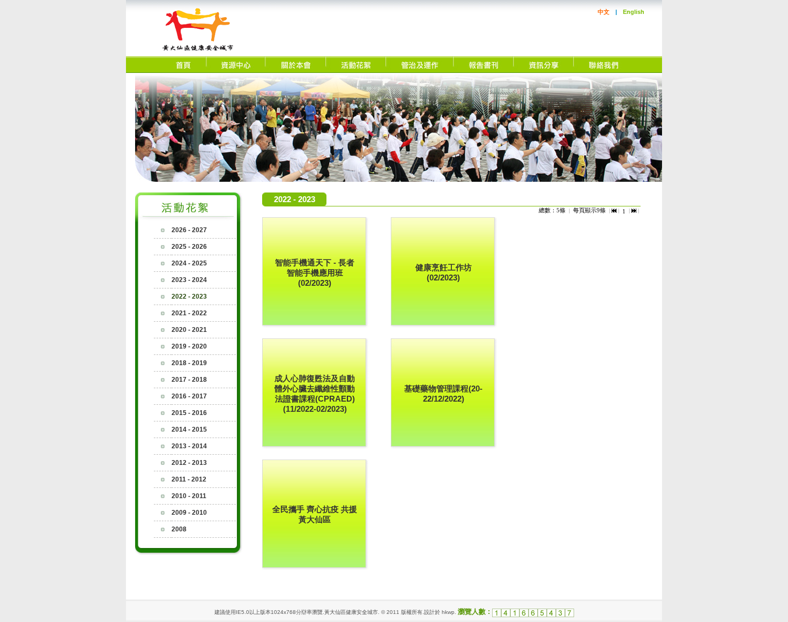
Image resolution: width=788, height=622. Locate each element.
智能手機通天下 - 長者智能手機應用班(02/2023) (314, 272)
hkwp (448, 612)
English (633, 12)
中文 (603, 12)
